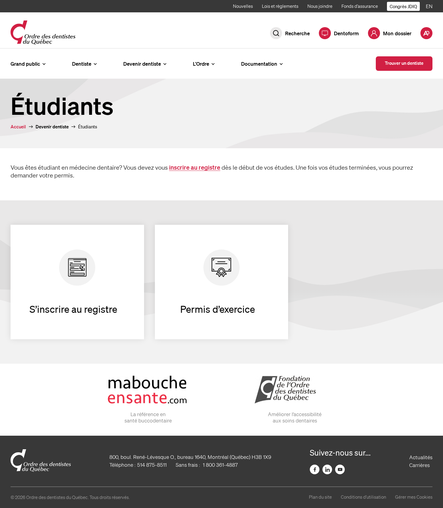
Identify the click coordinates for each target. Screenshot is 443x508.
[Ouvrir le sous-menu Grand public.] (44, 63)
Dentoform (346, 33)
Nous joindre (319, 6)
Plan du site (320, 497)
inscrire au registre (194, 167)
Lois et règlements (280, 6)
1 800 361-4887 (220, 465)
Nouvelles (243, 6)
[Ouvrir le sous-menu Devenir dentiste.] (165, 63)
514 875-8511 (152, 465)
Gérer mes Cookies (413, 497)
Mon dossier (397, 33)
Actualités (420, 457)
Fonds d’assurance (359, 6)
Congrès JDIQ (403, 6)
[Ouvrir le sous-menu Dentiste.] (95, 63)
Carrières (419, 465)
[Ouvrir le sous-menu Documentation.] (281, 63)
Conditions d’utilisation (363, 497)
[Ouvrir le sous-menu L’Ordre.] (213, 63)
